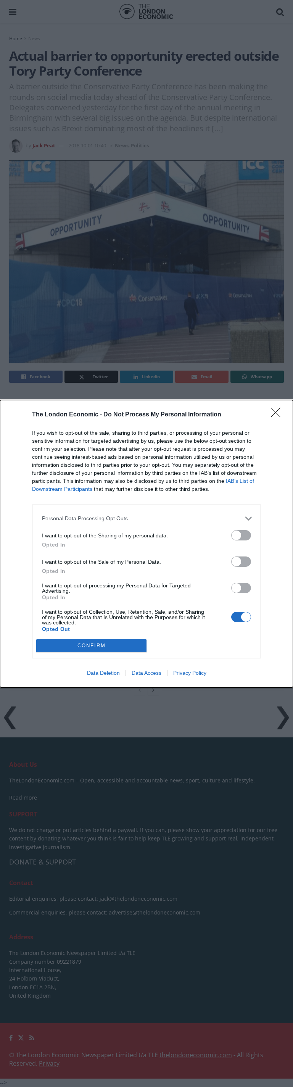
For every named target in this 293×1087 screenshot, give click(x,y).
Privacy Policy (189, 673)
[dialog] (146, 543)
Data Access (146, 673)
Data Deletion (103, 673)
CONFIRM (91, 645)
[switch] (241, 535)
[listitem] (146, 518)
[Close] (278, 415)
